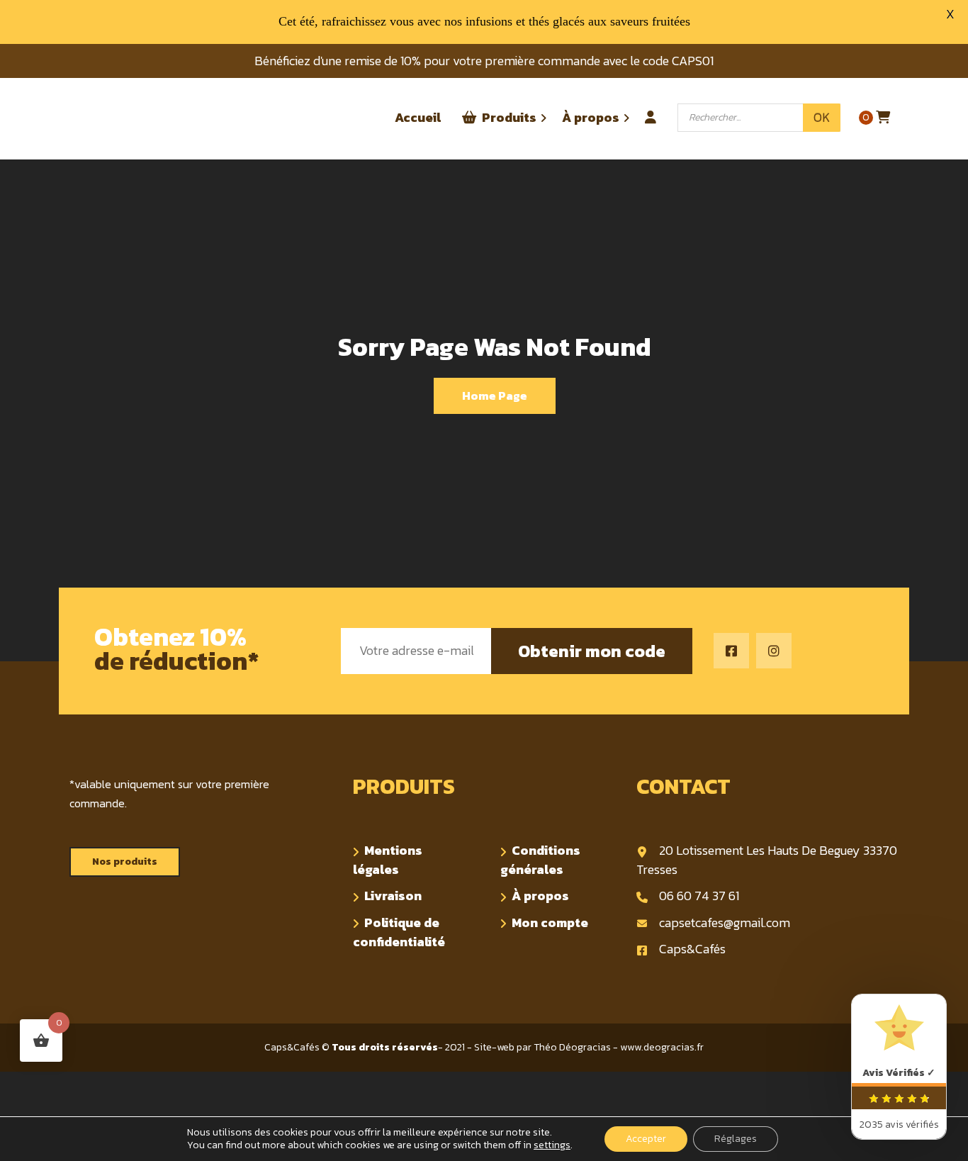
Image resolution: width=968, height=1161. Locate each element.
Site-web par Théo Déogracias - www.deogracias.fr (589, 1047)
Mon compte (550, 922)
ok (822, 117)
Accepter (646, 1138)
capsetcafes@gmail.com (724, 922)
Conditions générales (540, 860)
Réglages (735, 1138)
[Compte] (650, 110)
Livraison (393, 895)
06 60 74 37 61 (699, 895)
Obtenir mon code (591, 651)
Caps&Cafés (692, 948)
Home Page (494, 395)
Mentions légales (387, 860)
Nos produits (124, 861)
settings (552, 1145)
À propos (540, 895)
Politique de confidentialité (399, 932)
